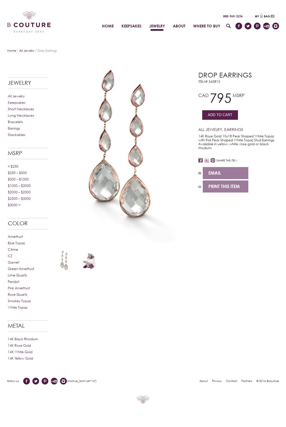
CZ (10, 256)
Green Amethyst (21, 269)
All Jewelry (26, 50)
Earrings (14, 128)
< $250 (13, 166)
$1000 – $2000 (19, 186)
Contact (231, 381)
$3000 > (14, 205)
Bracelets (15, 122)
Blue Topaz (16, 243)
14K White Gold (20, 352)
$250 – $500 (17, 173)
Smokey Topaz (19, 301)
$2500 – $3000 (19, 198)
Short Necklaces (21, 109)
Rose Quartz (17, 294)
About (203, 381)
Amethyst (15, 236)
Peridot (13, 282)
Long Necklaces (21, 115)
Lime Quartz (17, 275)
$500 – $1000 (18, 179)
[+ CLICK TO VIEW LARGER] (124, 152)
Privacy (217, 381)
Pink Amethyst (19, 288)
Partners (246, 381)
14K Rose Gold (19, 345)
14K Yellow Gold (20, 358)
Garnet (13, 262)
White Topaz (17, 307)
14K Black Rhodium (23, 339)
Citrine (13, 249)
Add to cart (220, 115)
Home (11, 50)
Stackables (16, 135)
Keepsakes (16, 102)
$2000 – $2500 (19, 192)
